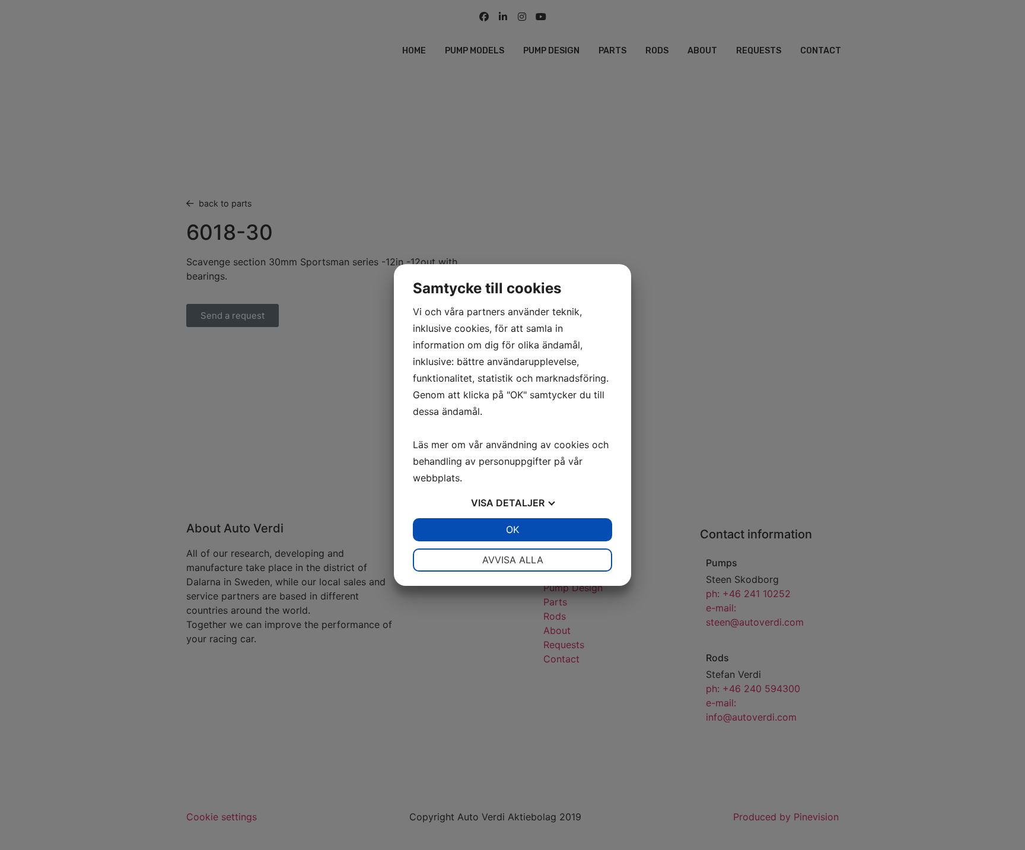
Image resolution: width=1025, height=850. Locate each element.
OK (512, 529)
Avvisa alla (512, 560)
